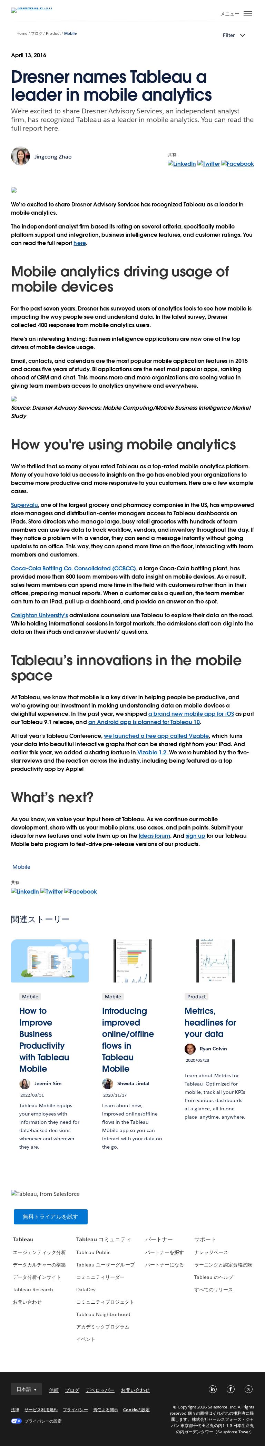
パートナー (159, 1239)
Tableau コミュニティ (103, 1239)
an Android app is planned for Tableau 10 (144, 722)
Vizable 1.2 (151, 752)
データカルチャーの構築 (39, 1265)
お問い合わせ (27, 1302)
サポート (205, 1239)
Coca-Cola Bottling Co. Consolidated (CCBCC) (73, 568)
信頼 (54, 1390)
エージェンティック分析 (39, 1252)
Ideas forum (154, 835)
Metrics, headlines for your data (210, 1022)
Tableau (23, 1239)
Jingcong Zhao (53, 156)
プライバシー (75, 1410)
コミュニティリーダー (100, 1277)
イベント (86, 1339)
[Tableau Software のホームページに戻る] (35, 7)
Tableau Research (33, 1289)
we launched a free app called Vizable (156, 736)
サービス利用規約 (41, 1410)
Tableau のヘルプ (213, 1277)
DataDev (86, 1289)
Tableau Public (93, 1252)
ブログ (36, 33)
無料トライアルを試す (51, 1216)
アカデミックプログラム (102, 1327)
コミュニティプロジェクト (105, 1302)
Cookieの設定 (136, 1410)
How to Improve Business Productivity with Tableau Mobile (44, 1040)
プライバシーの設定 (43, 1421)
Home (22, 33)
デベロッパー (100, 1390)
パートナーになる (164, 1265)
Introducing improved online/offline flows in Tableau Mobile (128, 1040)
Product (53, 33)
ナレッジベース (211, 1252)
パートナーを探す (164, 1252)
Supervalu (24, 505)
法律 (15, 1410)
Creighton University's (39, 615)
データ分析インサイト (37, 1277)
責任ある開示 (105, 1410)
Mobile (70, 33)
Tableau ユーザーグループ (105, 1265)
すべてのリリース (213, 1289)
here (79, 243)
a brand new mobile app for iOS (191, 713)
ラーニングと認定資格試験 (223, 1265)
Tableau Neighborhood (103, 1314)
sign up (195, 835)
